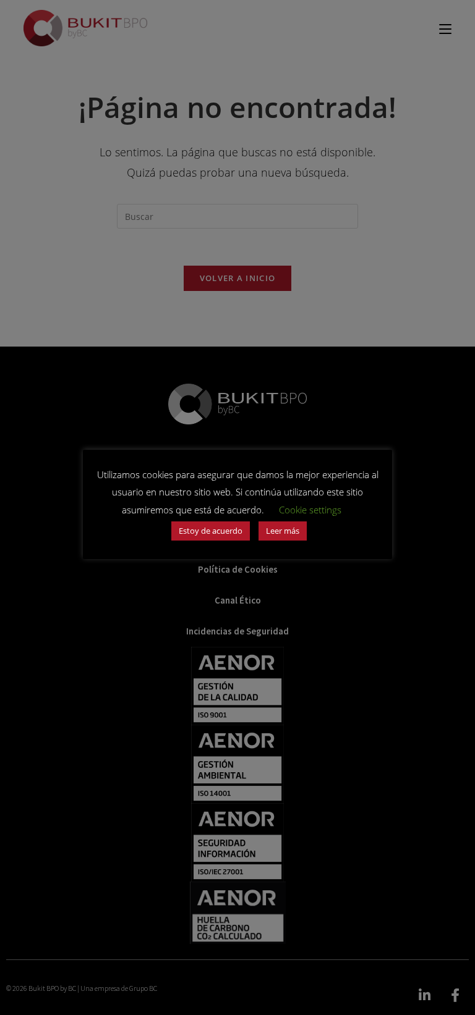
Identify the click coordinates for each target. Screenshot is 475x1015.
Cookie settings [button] (310, 509)
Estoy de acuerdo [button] (210, 530)
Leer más (282, 530)
